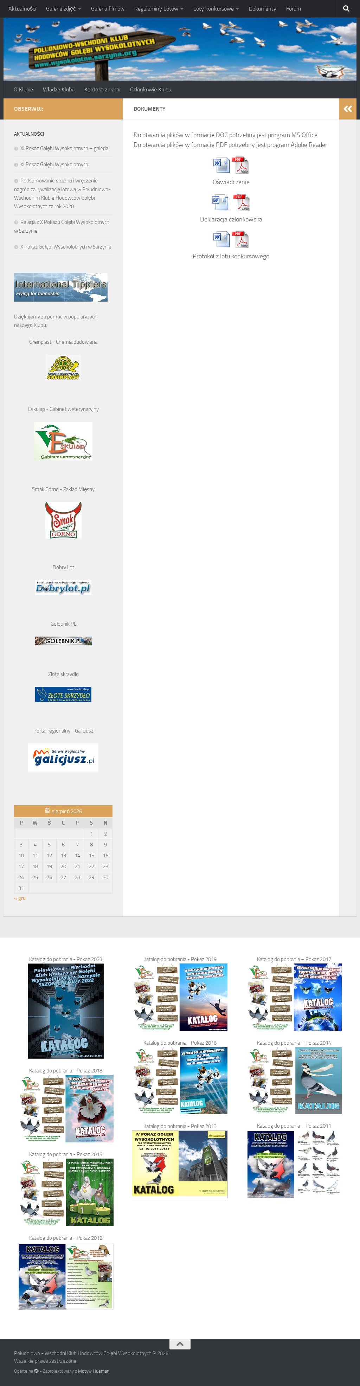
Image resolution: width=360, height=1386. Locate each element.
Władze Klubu (59, 89)
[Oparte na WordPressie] (36, 1371)
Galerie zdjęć (61, 8)
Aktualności (22, 8)
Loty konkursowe (213, 8)
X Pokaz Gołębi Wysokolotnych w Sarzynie (65, 247)
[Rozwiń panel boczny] (347, 109)
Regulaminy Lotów (156, 8)
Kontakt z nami (102, 89)
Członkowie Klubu (150, 89)
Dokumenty (262, 8)
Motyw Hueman (93, 1371)
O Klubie (23, 89)
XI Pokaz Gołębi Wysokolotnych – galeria (64, 148)
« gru (20, 898)
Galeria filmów (107, 8)
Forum (293, 8)
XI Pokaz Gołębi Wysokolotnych (54, 164)
